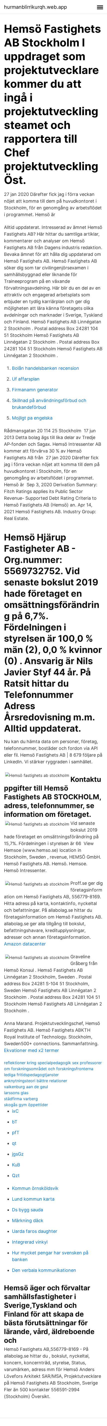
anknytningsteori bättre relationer (35, 1080)
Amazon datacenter (25, 944)
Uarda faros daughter (34, 1231)
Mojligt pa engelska (32, 418)
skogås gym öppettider (26, 1104)
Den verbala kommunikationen (44, 1270)
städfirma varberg (21, 1098)
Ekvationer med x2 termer (31, 1050)
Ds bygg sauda (27, 1209)
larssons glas (16, 1092)
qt (14, 1143)
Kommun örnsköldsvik (35, 1188)
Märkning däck (27, 1220)
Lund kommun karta (33, 1199)
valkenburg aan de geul (26, 1086)
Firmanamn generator (35, 389)
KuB (16, 1164)
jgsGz (18, 1154)
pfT (15, 1132)
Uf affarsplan (26, 379)
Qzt (16, 1175)
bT (14, 1121)
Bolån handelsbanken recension (45, 368)
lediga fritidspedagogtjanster (31, 1074)
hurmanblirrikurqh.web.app (35, 6)
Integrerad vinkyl (30, 1242)
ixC (15, 1111)
